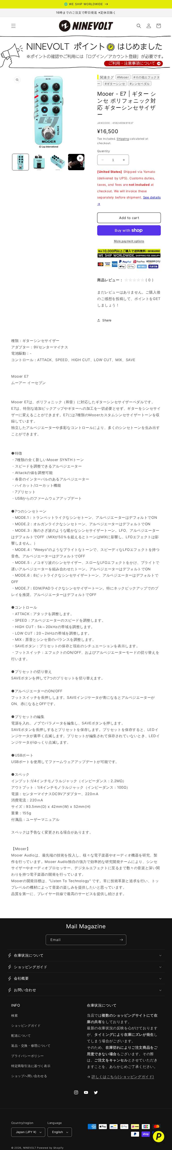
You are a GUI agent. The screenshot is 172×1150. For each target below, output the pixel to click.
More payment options (129, 241)
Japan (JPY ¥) (26, 1132)
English (57, 1132)
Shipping (123, 138)
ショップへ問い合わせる (29, 1076)
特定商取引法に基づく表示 (30, 1066)
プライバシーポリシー (27, 1056)
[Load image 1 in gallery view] (20, 162)
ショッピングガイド (26, 1025)
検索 (14, 1015)
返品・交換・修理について (30, 1045)
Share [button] (107, 320)
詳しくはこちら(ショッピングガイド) (123, 1076)
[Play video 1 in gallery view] (76, 162)
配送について (21, 1035)
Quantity (103, 151)
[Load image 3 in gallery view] (57, 162)
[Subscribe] (121, 940)
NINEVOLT (29, 1147)
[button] (13, 26)
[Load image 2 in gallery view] (39, 162)
